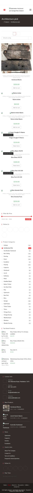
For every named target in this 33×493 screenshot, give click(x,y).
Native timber (16, 99)
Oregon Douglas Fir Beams (16, 137)
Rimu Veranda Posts (16, 196)
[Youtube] (20, 2)
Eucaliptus (27, 75)
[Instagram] (18, 2)
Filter (28, 219)
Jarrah (5, 273)
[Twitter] (12, 2)
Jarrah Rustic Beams (16, 416)
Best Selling (7, 253)
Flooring (18, 135)
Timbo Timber (7, 306)
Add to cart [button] (16, 88)
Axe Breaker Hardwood (20, 75)
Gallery (26, 485)
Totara (23, 97)
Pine (5, 290)
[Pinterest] (16, 2)
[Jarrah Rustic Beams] (6, 417)
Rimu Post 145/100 (16, 177)
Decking (6, 256)
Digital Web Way (20, 491)
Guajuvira (6, 267)
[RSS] (4, 235)
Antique (4, 75)
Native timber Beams (16, 119)
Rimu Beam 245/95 (16, 157)
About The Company (10, 450)
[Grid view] (14, 33)
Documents (21, 485)
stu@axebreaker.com (14, 392)
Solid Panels (27, 76)
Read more (16, 146)
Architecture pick (10, 75)
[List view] (18, 33)
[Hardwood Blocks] (6, 408)
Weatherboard (7, 317)
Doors (16, 96)
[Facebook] (14, 2)
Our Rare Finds (11, 76)
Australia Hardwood (16, 425)
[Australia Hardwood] (6, 426)
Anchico (7, 440)
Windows (26, 135)
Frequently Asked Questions (12, 458)
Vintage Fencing (8, 315)
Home (4, 485)
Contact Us (8, 453)
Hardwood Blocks (17, 79)
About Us (14, 485)
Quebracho (6, 292)
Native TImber (7, 284)
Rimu (10, 97)
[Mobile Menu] (30, 9)
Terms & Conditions (10, 456)
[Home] (2, 22)
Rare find (18, 76)
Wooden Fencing (16, 77)
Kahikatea (20, 96)
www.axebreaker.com (14, 398)
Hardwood (5, 76)
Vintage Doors (7, 312)
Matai (24, 96)
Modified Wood (8, 281)
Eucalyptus (7, 443)
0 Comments (21, 409)
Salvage (22, 76)
